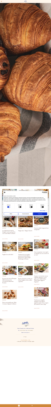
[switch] (19, 207)
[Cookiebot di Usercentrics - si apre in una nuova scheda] (42, 192)
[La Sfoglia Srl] (25, 1)
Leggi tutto (5, 238)
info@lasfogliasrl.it (27, 332)
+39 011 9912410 (22, 330)
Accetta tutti (40, 213)
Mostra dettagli (42, 210)
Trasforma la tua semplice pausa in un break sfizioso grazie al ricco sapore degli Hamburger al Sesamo (24, 257)
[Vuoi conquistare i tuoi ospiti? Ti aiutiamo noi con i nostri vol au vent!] (41, 244)
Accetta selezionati (25, 213)
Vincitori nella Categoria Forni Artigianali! (41, 228)
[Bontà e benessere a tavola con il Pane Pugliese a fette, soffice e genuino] (25, 270)
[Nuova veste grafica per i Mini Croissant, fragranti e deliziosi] (9, 294)
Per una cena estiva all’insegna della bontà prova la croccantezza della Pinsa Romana (9, 280)
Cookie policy (19, 341)
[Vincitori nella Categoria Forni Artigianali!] (41, 220)
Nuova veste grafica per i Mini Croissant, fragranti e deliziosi (9, 303)
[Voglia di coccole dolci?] (9, 246)
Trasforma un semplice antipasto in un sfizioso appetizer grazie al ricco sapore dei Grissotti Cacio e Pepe (41, 302)
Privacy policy (24, 341)
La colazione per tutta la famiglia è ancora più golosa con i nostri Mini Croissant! (8, 232)
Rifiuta (11, 213)
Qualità (33, 341)
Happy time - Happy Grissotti (25, 230)
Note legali (29, 341)
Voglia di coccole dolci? (7, 254)
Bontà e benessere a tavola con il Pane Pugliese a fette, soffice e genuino (25, 280)
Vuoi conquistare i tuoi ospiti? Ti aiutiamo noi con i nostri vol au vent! (41, 253)
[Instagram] (25, 337)
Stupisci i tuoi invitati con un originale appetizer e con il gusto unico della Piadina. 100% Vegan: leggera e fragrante (41, 278)
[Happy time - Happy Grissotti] (25, 221)
